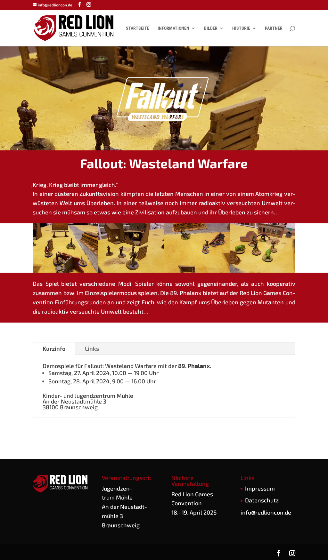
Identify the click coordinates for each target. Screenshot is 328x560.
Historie (241, 28)
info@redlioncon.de (266, 512)
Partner (274, 28)
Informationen (173, 28)
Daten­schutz (262, 500)
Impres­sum (260, 488)
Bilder (210, 28)
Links (92, 348)
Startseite (137, 28)
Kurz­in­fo (54, 348)
